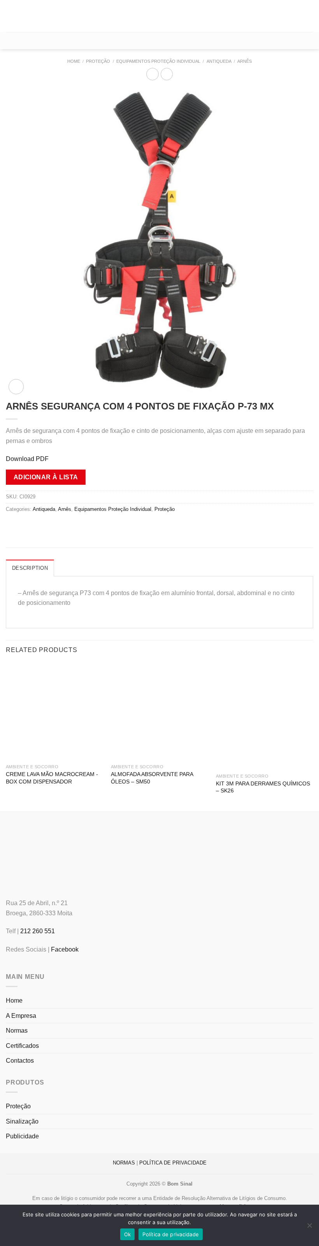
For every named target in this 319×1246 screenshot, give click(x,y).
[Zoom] (16, 386)
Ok (127, 1234)
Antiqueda (219, 61)
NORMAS (124, 1163)
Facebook (65, 949)
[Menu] (10, 15)
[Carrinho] (159, 40)
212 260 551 (37, 931)
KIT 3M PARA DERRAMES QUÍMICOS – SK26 (263, 787)
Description (30, 568)
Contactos (20, 1060)
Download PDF (27, 459)
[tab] (30, 568)
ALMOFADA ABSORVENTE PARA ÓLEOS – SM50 (152, 778)
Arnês (244, 61)
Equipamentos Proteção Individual (158, 61)
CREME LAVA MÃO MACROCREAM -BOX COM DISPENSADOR (52, 778)
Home (73, 61)
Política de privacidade (170, 1234)
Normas (17, 1030)
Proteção (98, 61)
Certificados (22, 1045)
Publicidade (22, 1136)
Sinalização (22, 1121)
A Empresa (21, 1015)
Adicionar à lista (46, 477)
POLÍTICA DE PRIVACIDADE (173, 1163)
